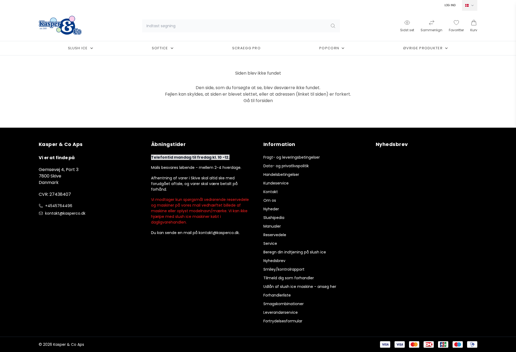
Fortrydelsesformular (282, 321)
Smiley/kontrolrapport (283, 269)
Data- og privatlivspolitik (286, 166)
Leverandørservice (280, 312)
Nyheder (271, 209)
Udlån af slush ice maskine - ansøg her (299, 286)
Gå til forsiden (258, 100)
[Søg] (333, 25)
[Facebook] (42, 224)
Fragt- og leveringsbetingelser (291, 157)
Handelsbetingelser (281, 174)
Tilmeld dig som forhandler (288, 278)
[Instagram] (52, 224)
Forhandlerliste (277, 295)
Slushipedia (273, 217)
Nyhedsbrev (274, 260)
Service (270, 243)
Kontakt (270, 191)
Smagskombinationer (283, 303)
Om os (269, 200)
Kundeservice (276, 183)
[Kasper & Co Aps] (60, 26)
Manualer (272, 226)
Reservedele (274, 235)
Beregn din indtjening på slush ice (294, 252)
